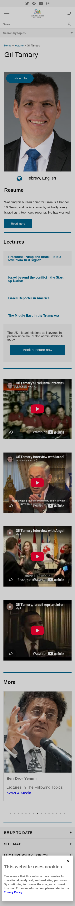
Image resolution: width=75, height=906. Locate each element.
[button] (67, 860)
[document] (37, 453)
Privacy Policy (13, 892)
